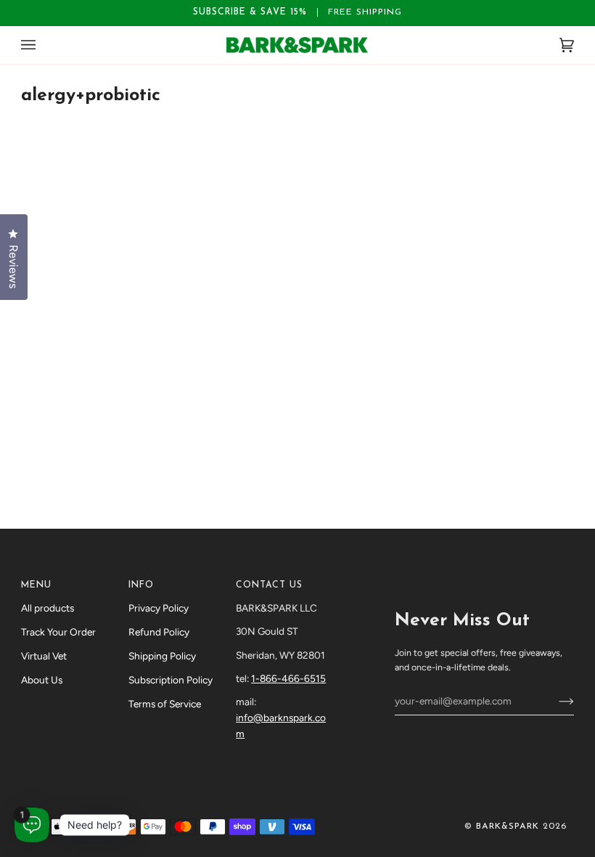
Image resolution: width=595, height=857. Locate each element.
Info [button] (141, 585)
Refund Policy (158, 632)
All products (47, 608)
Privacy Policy (158, 608)
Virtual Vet (44, 656)
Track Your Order (58, 632)
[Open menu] (43, 45)
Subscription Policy (170, 680)
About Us (41, 680)
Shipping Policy (162, 656)
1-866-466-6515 (288, 678)
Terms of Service (164, 704)
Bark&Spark (507, 826)
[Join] (555, 700)
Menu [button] (36, 585)
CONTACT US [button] (269, 585)
